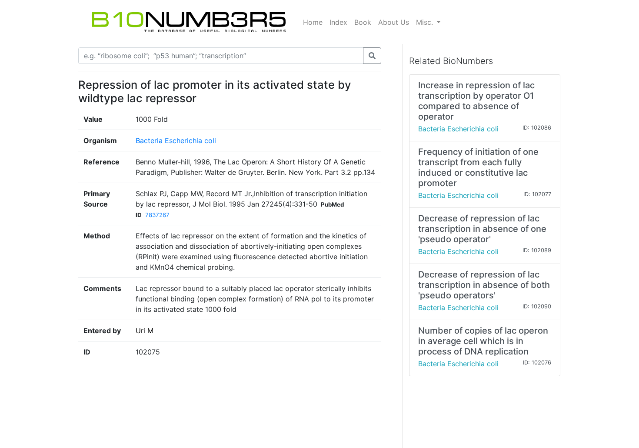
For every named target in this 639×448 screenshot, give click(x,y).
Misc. (425, 22)
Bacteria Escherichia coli (176, 140)
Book (362, 22)
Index (338, 22)
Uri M (144, 330)
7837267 (157, 214)
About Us (393, 22)
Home (313, 22)
